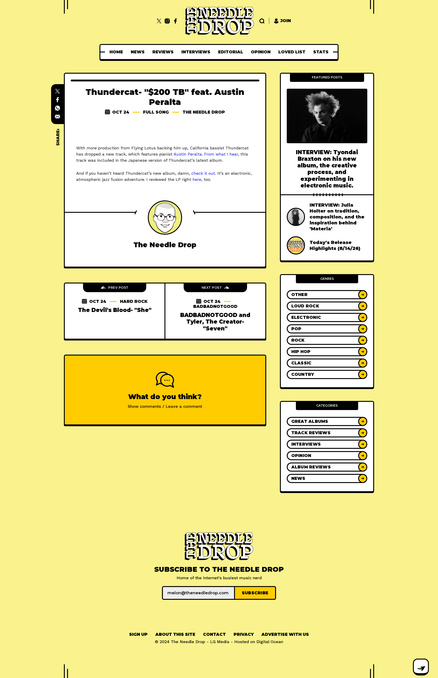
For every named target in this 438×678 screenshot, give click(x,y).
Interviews (195, 52)
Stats (320, 52)
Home (116, 52)
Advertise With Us (285, 634)
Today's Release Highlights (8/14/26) (335, 245)
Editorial (230, 52)
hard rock (134, 301)
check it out (203, 173)
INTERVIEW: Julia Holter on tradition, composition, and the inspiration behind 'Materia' (337, 216)
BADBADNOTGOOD (215, 306)
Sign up (138, 634)
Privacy (244, 634)
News (138, 52)
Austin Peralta (188, 154)
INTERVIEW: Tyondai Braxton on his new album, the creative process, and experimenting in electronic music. (327, 169)
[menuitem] (116, 52)
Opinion (261, 52)
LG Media (219, 641)
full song (156, 112)
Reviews (163, 52)
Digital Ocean (269, 641)
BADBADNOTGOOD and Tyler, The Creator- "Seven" (215, 322)
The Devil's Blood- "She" (114, 310)
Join (285, 20)
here (197, 179)
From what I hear (221, 154)
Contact (214, 634)
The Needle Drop (203, 112)
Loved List (291, 52)
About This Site (175, 634)
